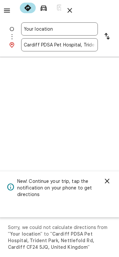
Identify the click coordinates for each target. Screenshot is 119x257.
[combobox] (59, 29)
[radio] (28, 7)
